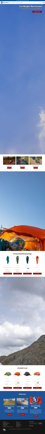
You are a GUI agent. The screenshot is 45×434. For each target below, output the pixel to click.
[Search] (39, 2)
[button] (40, 2)
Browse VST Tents (37, 11)
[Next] (23, 372)
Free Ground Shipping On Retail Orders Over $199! (22, 0)
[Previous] (21, 372)
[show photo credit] (44, 4)
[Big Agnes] (5, 2)
